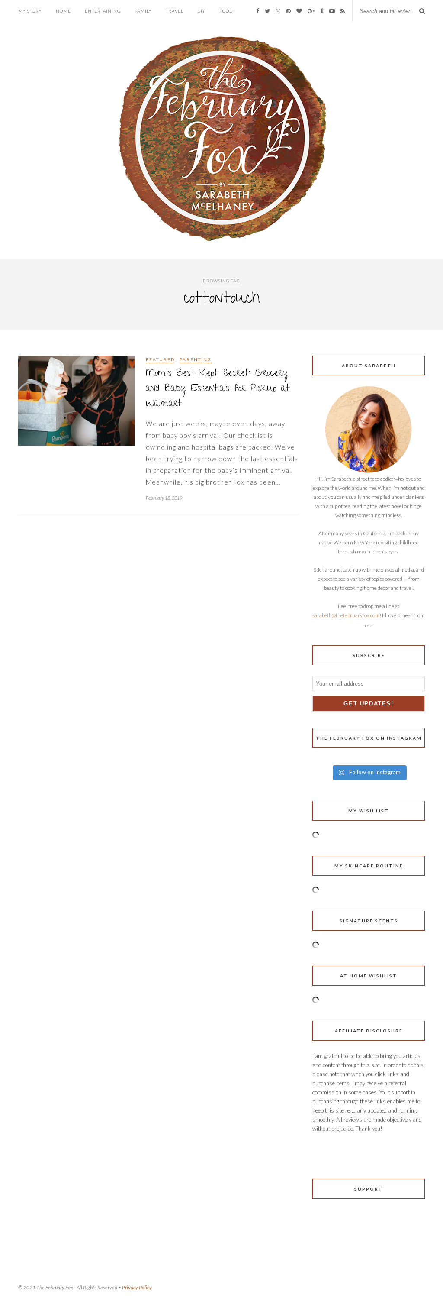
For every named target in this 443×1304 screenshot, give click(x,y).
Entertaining (103, 10)
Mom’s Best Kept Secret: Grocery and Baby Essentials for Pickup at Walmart (218, 389)
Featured (160, 359)
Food (226, 10)
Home (63, 10)
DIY (201, 10)
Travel (174, 10)
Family (143, 10)
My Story (30, 10)
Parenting (196, 359)
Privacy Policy (137, 1287)
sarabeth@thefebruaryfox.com (346, 615)
